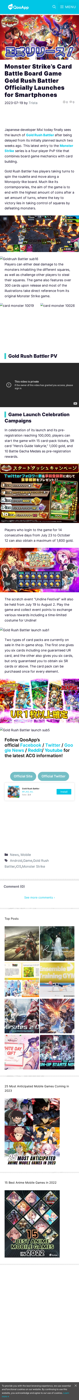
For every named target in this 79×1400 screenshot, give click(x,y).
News (14, 855)
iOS (18, 866)
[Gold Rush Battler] (39, 792)
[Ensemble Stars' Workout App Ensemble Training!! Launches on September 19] (57, 981)
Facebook (30, 745)
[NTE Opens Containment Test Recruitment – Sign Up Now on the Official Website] (57, 1053)
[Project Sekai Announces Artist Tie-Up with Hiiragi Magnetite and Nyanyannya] (22, 981)
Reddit (35, 750)
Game (27, 861)
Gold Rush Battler (40, 135)
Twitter (52, 745)
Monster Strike (33, 866)
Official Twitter (53, 776)
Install (63, 791)
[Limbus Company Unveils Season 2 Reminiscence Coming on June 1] (57, 944)
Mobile (26, 855)
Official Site (23, 776)
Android (16, 861)
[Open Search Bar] (54, 7)
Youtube (53, 750)
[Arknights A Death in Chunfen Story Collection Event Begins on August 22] (22, 944)
